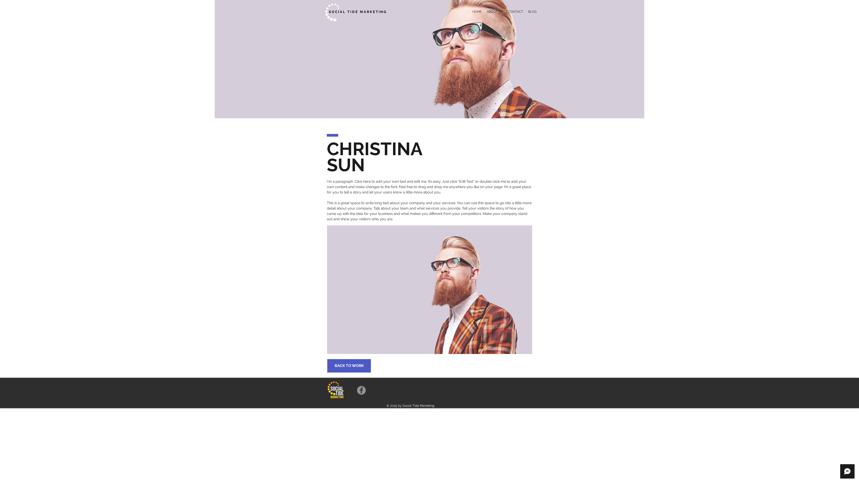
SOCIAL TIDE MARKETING (358, 12)
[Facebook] (361, 390)
